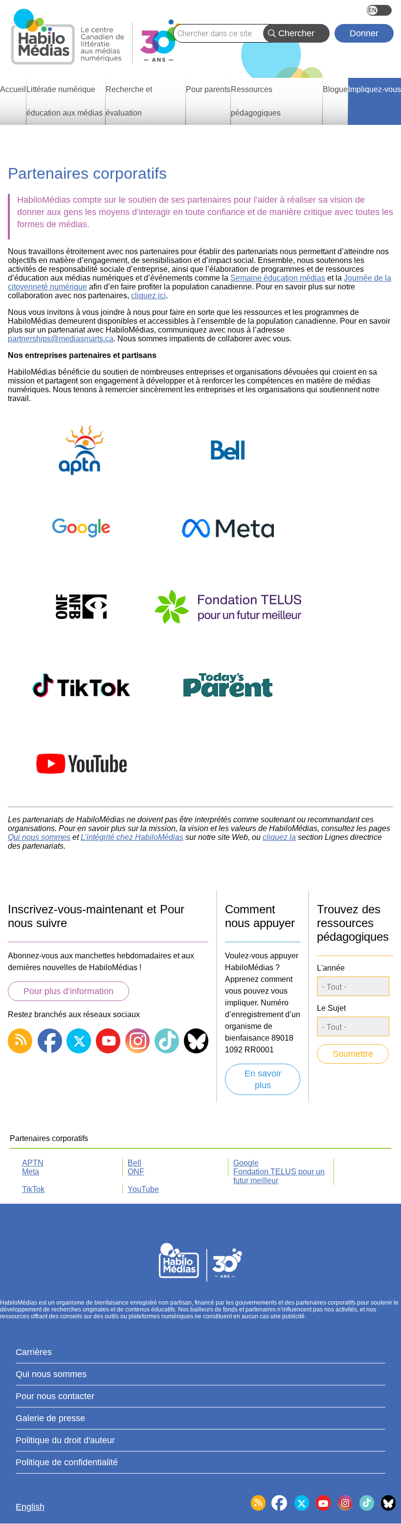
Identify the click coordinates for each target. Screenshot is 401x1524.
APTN (33, 1163)
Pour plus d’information (68, 991)
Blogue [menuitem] (335, 89)
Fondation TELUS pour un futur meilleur (279, 1176)
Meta (30, 1171)
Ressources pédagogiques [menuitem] (256, 101)
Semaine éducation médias (277, 278)
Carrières (34, 1352)
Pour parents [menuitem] (208, 89)
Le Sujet (331, 1008)
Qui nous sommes (51, 1374)
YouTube (143, 1189)
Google (246, 1163)
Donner (364, 33)
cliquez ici (148, 295)
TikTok (33, 1189)
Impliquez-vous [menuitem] (374, 89)
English (379, 10)
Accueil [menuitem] (13, 89)
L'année (331, 968)
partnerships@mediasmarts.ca (60, 338)
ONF (136, 1171)
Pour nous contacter (55, 1396)
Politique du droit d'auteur (65, 1440)
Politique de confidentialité (67, 1462)
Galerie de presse (50, 1418)
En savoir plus (263, 1079)
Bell (134, 1163)
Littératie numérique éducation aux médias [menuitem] (64, 101)
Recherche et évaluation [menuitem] (129, 101)
